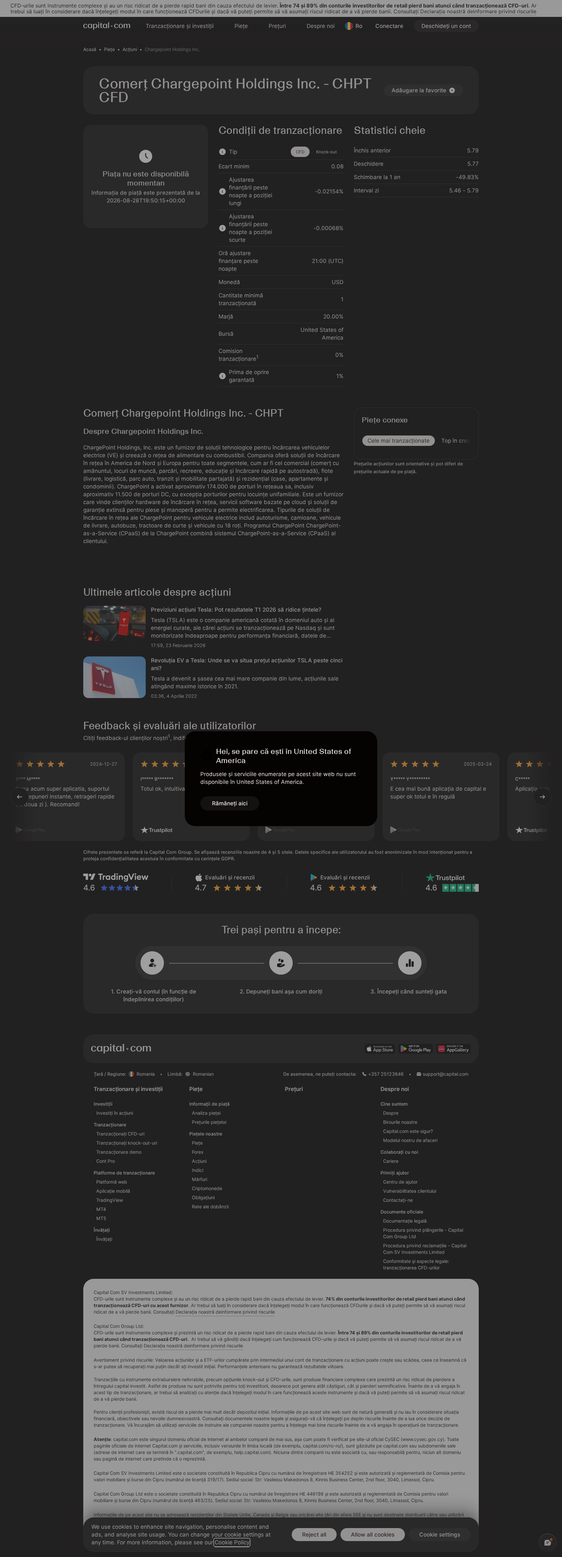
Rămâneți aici (230, 803)
